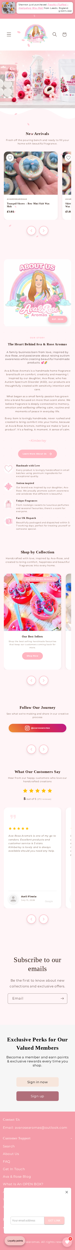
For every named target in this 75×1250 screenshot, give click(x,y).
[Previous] (31, 230)
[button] (9, 35)
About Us (11, 1154)
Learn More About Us (35, 454)
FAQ (6, 1161)
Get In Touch (14, 1169)
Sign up (37, 1096)
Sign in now (37, 1082)
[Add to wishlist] (10, 158)
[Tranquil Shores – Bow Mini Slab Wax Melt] (31, 173)
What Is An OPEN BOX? (23, 1184)
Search (9, 1146)
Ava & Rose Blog (17, 1176)
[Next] (43, 230)
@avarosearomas (40, 728)
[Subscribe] (62, 998)
